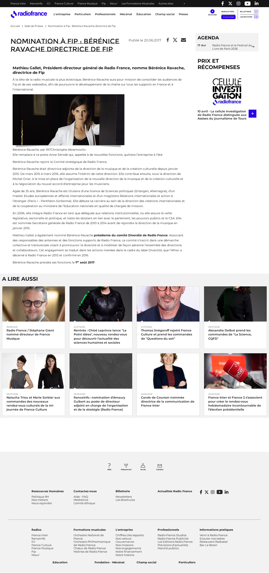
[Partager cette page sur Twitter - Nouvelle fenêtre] (175, 40)
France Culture (64, 3)
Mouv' (113, 3)
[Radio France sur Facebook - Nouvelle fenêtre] (222, 3)
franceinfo (36, 3)
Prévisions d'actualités (173, 545)
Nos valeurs (123, 538)
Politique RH (40, 496)
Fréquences (126, 469)
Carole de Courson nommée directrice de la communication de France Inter (167, 401)
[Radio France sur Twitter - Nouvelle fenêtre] (230, 3)
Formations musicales (90, 529)
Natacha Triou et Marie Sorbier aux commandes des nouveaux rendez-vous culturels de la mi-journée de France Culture (33, 404)
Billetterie (245, 12)
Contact (159, 469)
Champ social (165, 14)
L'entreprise (124, 529)
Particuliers (187, 562)
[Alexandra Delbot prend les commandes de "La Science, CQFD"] (235, 304)
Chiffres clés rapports (130, 535)
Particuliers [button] (83, 14)
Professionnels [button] (105, 14)
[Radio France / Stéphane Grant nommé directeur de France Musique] (33, 304)
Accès (143, 469)
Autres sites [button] (165, 3)
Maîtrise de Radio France (90, 551)
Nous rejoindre (42, 503)
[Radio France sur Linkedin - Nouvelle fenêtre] (257, 3)
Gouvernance (125, 541)
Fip (104, 3)
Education (60, 562)
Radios (36, 529)
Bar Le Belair (208, 545)
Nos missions (124, 545)
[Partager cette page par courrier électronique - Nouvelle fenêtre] (183, 40)
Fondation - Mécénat (110, 562)
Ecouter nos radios (212, 538)
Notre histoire (125, 555)
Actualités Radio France (175, 491)
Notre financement (129, 551)
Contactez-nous (85, 491)
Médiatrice (81, 499)
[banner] (134, 3)
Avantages (228, 17)
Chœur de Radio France (90, 548)
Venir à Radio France (214, 535)
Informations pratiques (216, 529)
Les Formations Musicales (138, 3)
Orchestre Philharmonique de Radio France (92, 543)
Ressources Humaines (48, 491)
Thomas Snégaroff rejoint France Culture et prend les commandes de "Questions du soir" (166, 334)
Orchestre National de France (89, 536)
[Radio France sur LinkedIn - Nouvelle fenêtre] (226, 492)
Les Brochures (125, 499)
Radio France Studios (172, 535)
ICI (48, 3)
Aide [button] (109, 469)
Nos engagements (128, 548)
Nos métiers (40, 499)
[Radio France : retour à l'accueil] (29, 14)
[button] (212, 12)
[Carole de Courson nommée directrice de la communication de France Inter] (168, 371)
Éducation (143, 14)
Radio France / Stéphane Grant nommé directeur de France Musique (30, 334)
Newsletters (227, 12)
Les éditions (246, 17)
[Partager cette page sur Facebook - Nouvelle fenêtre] (167, 40)
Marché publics (168, 548)
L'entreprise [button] (62, 14)
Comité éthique (84, 503)
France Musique (88, 3)
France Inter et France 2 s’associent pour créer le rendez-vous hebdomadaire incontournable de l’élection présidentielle (235, 404)
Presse (183, 14)
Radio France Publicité (173, 538)
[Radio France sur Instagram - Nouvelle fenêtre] (239, 3)
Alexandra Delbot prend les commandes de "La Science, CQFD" (230, 334)
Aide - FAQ (81, 496)
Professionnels (168, 529)
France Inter (18, 3)
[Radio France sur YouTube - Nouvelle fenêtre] (248, 3)
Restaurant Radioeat (214, 541)
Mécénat (126, 14)
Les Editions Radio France (175, 541)
